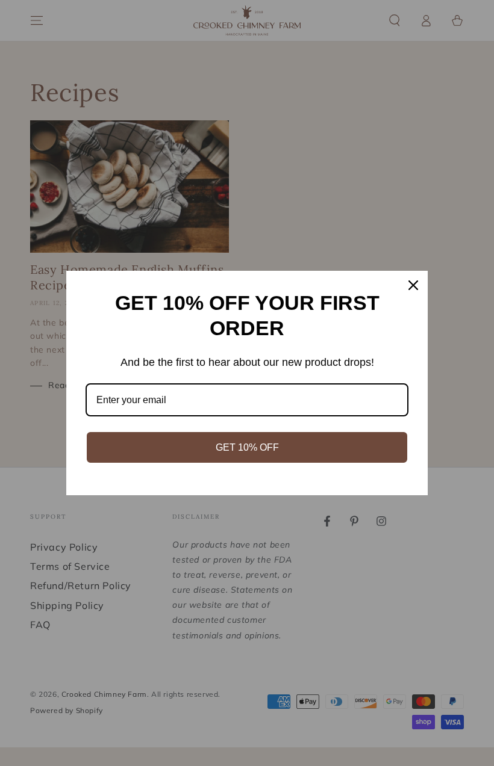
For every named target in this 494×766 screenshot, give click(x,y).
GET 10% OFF (247, 447)
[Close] (413, 285)
